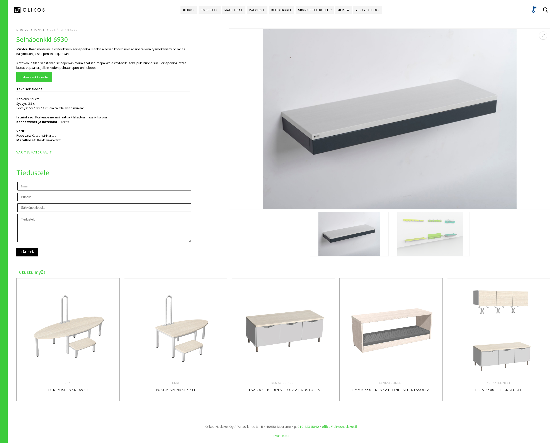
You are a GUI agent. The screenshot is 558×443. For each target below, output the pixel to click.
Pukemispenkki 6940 (68, 390)
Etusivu (22, 29)
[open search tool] (545, 10)
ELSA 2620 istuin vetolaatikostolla (283, 390)
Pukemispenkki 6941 (176, 390)
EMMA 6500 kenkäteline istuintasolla (391, 390)
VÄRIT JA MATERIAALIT (34, 152)
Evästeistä (281, 435)
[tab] (103, 104)
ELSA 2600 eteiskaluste (498, 390)
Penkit (39, 29)
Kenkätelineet (283, 382)
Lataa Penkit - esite (34, 77)
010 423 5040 (308, 426)
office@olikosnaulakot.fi (339, 426)
